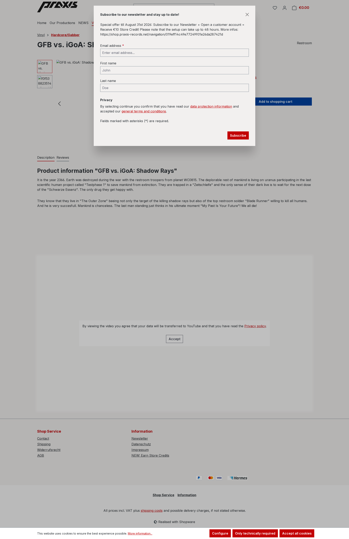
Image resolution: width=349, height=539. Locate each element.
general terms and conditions (144, 111)
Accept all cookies (297, 533)
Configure (220, 533)
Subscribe (238, 135)
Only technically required (255, 533)
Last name (108, 81)
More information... (140, 533)
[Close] (247, 14)
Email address (112, 46)
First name (108, 63)
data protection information (211, 106)
